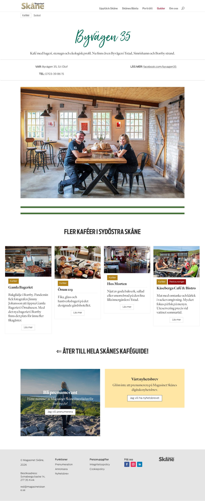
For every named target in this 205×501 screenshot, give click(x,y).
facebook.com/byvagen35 (159, 66)
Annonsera (61, 469)
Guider (161, 8)
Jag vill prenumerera (60, 412)
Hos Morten (117, 283)
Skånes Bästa (130, 8)
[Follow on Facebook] (126, 464)
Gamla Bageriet (20, 287)
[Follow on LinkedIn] (139, 464)
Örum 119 (65, 289)
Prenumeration (64, 464)
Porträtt (147, 8)
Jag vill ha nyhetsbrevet (144, 398)
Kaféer (25, 15)
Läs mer (28, 327)
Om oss (173, 8)
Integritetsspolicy (100, 464)
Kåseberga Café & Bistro (176, 288)
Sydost (37, 15)
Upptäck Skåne (108, 8)
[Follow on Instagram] (133, 464)
